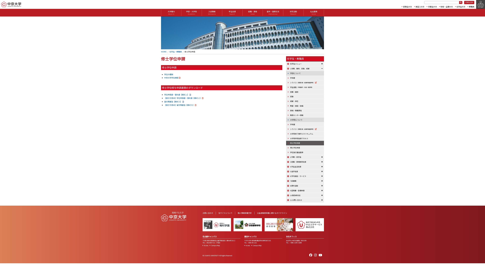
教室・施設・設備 (296, 106)
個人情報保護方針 (245, 213)
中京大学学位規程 (171, 77)
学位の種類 (168, 74)
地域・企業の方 (446, 6)
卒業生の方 (432, 6)
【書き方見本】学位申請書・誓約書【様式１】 (182, 98)
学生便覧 (301, 87)
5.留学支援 (294, 171)
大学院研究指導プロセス (299, 138)
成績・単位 (294, 101)
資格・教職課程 (296, 110)
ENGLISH (469, 2)
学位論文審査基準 (296, 152)
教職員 (471, 6)
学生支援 (232, 12)
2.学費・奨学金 (295, 157)
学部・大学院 (191, 12)
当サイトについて (225, 213)
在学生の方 (460, 6)
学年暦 (292, 78)
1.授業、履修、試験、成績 (299, 68)
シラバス (302, 82)
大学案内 (171, 12)
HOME (164, 51)
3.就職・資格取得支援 (298, 162)
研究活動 (293, 12)
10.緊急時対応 (295, 195)
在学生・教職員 (175, 51)
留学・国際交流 (273, 12)
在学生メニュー (296, 64)
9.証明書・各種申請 (297, 190)
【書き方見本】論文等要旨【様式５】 (179, 105)
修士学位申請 (295, 143)
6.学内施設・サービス (298, 176)
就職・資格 (252, 12)
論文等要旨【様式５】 (173, 101)
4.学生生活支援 (295, 166)
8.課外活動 (294, 186)
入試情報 (212, 12)
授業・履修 (294, 92)
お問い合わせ (208, 213)
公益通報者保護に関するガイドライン (272, 213)
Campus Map (215, 245)
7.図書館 (293, 181)
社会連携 (313, 12)
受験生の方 (407, 6)
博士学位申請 (295, 147)
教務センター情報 (296, 115)
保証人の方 (420, 6)
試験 (291, 96)
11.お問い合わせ (296, 200)
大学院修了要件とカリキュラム (301, 134)
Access (206, 245)
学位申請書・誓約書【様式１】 (176, 94)
